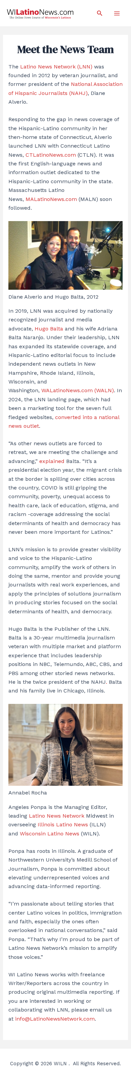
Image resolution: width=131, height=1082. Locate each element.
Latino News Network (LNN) (56, 66)
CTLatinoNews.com (51, 155)
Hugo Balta (49, 328)
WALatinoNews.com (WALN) (77, 390)
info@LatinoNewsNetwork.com (55, 1019)
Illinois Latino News (63, 824)
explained (51, 461)
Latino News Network (57, 816)
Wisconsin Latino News (49, 833)
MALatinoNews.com (51, 199)
